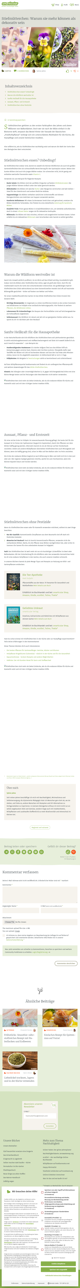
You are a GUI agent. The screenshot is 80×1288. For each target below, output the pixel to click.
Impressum (41, 1283)
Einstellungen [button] (32, 1230)
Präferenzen (14, 1283)
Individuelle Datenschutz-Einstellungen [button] (58, 1275)
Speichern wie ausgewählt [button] (58, 1270)
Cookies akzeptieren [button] (58, 1264)
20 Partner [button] (16, 1222)
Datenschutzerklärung (28, 1283)
